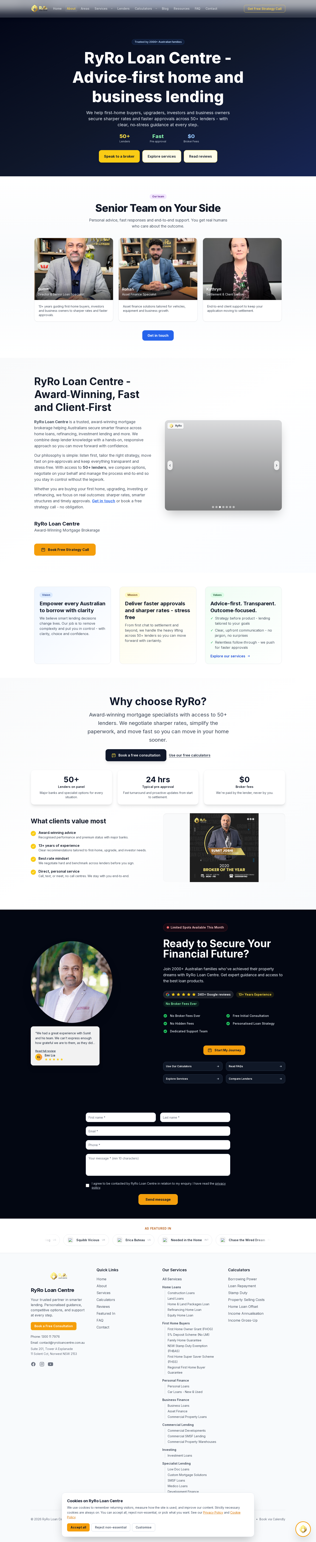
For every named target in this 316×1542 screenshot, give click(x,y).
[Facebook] (33, 1364)
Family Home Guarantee (184, 1340)
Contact (211, 8)
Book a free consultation (139, 755)
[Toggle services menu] (112, 8)
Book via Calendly (272, 1519)
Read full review (45, 1051)
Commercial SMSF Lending (187, 1436)
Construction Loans (181, 1293)
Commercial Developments (187, 1430)
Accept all (78, 1527)
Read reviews (200, 156)
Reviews (103, 1306)
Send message (158, 1199)
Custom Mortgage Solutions (187, 1475)
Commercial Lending (178, 1425)
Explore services (162, 156)
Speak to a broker (119, 156)
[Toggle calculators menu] (156, 8)
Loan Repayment (242, 1286)
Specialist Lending (176, 1463)
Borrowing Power (242, 1279)
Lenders (123, 8)
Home (57, 8)
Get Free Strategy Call (265, 9)
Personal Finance (175, 1380)
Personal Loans (178, 1386)
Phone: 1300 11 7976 (45, 1336)
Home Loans (171, 1287)
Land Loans (176, 1298)
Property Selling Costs (246, 1300)
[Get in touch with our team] (303, 1529)
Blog (165, 8)
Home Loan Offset (243, 1306)
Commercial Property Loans (187, 1417)
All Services (172, 1279)
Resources (182, 8)
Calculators (143, 8)
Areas (85, 8)
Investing (169, 1449)
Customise (144, 1527)
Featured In (106, 1313)
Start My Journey (228, 1050)
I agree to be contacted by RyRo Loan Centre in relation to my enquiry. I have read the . (159, 1185)
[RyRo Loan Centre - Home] (39, 8)
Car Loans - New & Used (185, 1392)
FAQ (197, 8)
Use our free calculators (189, 755)
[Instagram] (41, 1364)
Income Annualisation (246, 1313)
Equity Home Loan (180, 1315)
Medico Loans (178, 1486)
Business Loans (178, 1405)
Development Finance (183, 1491)
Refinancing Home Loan (184, 1309)
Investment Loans (180, 1455)
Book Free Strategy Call (68, 549)
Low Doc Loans (178, 1469)
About (71, 8)
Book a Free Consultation (53, 1326)
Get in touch (158, 335)
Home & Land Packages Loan (188, 1304)
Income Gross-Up (243, 1320)
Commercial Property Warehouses (192, 1442)
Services (101, 8)
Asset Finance (177, 1411)
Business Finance (175, 1400)
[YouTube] (50, 1364)
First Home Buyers (176, 1323)
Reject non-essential (111, 1527)
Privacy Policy (213, 1512)
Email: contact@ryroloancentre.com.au (58, 1342)
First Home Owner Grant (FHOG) (190, 1329)
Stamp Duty (237, 1293)
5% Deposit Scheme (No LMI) (189, 1334)
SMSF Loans (176, 1480)
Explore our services (227, 656)
